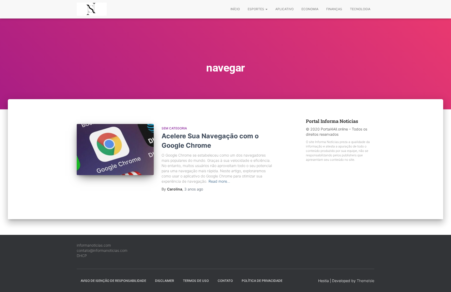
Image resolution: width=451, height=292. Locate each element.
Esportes (256, 9)
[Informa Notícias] (92, 9)
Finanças (334, 9)
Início (235, 9)
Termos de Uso (196, 281)
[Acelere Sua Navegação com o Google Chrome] (115, 149)
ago (193, 189)
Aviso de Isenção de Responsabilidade (113, 281)
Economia (309, 9)
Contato (225, 281)
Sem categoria (174, 128)
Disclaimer (164, 281)
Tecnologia (360, 9)
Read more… (219, 181)
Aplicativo (284, 9)
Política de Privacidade (262, 281)
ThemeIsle (365, 280)
